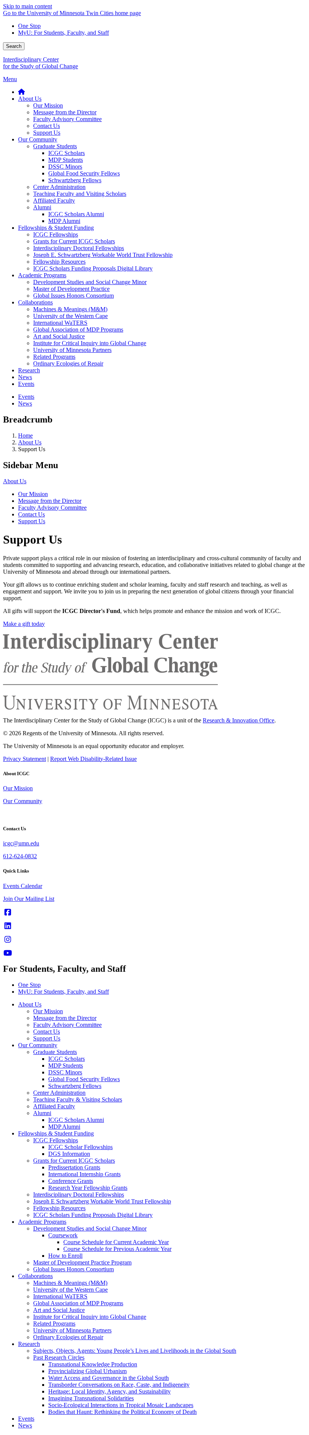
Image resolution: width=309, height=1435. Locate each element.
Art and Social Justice (59, 1310)
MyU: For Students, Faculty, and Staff (63, 32)
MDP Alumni (64, 1126)
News (25, 1425)
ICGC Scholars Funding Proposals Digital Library (93, 1215)
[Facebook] (7, 912)
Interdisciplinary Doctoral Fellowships (78, 1194)
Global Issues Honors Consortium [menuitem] (73, 295)
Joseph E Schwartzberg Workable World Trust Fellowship (102, 1201)
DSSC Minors (65, 1072)
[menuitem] (21, 92)
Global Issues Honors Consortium (73, 1269)
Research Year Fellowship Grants (87, 1188)
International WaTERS (60, 1296)
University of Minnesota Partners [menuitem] (72, 350)
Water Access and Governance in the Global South (108, 1378)
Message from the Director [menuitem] (64, 112)
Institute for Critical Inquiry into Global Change (89, 1317)
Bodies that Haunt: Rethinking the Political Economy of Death (122, 1412)
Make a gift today (24, 624)
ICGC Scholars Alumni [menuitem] (76, 214)
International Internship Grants (84, 1174)
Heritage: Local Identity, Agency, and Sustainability (109, 1391)
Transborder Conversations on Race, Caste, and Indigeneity (119, 1384)
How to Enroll (65, 1255)
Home (25, 435)
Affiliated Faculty (54, 1106)
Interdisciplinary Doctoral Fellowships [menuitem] (78, 248)
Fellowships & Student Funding (56, 1133)
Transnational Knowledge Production (92, 1364)
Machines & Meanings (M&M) (70, 1283)
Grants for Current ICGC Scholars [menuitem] (74, 241)
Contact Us (31, 514)
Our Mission (33, 494)
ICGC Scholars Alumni (76, 1120)
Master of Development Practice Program (82, 1262)
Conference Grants (70, 1181)
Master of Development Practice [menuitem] (71, 289)
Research (29, 1344)
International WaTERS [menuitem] (60, 323)
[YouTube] (7, 953)
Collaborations (35, 1276)
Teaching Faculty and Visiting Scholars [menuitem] (79, 194)
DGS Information (69, 1154)
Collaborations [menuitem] (35, 302)
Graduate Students (55, 1052)
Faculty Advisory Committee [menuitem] (67, 119)
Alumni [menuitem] (42, 207)
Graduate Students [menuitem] (55, 146)
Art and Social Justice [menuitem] (59, 336)
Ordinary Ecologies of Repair (68, 1337)
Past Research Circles (58, 1357)
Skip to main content (27, 6)
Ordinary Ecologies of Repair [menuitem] (68, 363)
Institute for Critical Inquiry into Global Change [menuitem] (89, 343)
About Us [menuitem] (29, 98)
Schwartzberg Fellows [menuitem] (74, 180)
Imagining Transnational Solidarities (91, 1398)
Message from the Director (49, 501)
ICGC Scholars (66, 1059)
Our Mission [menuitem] (48, 105)
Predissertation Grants (74, 1167)
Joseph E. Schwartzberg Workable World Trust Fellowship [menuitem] (103, 255)
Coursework (63, 1235)
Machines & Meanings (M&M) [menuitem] (70, 309)
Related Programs (54, 1323)
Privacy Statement (24, 759)
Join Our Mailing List (28, 899)
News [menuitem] (25, 377)
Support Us (31, 521)
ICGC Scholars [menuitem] (66, 153)
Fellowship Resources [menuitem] (59, 261)
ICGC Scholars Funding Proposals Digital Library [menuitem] (93, 268)
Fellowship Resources (59, 1208)
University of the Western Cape (70, 1289)
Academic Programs (42, 1221)
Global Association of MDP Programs (78, 1303)
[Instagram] (7, 939)
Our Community (22, 801)
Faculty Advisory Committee (52, 507)
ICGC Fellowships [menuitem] (55, 234)
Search (13, 46)
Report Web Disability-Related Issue (93, 759)
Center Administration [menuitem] (59, 187)
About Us (29, 442)
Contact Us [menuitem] (46, 126)
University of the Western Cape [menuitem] (70, 316)
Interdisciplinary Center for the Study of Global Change (40, 62)
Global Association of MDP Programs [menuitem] (78, 329)
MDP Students (65, 1065)
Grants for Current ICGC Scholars (74, 1160)
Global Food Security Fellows (84, 1079)
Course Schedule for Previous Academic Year (117, 1249)
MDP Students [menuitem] (65, 160)
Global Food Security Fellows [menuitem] (84, 173)
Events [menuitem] (26, 384)
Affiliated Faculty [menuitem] (54, 200)
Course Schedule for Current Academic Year (116, 1242)
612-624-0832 (20, 856)
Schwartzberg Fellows (74, 1086)
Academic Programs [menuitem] (42, 275)
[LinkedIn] (7, 926)
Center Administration (59, 1092)
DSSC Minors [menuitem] (65, 166)
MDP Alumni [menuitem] (64, 221)
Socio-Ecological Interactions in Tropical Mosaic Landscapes (120, 1405)
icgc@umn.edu (21, 843)
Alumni (42, 1113)
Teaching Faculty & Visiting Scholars (77, 1099)
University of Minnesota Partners (72, 1330)
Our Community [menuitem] (37, 139)
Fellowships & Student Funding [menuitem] (56, 227)
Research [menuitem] (29, 370)
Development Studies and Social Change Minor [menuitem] (90, 282)
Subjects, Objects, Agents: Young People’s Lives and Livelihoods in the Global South (134, 1350)
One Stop (29, 26)
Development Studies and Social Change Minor (90, 1228)
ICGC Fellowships (55, 1140)
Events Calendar (22, 886)
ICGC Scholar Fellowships (80, 1147)
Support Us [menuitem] (46, 132)
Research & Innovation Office (238, 720)
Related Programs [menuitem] (54, 356)
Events (26, 1418)
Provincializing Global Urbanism (87, 1371)
